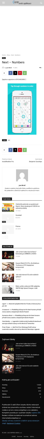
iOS (9, 140)
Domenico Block (7, 315)
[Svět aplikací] (22, 2)
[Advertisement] (22, 29)
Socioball (18, 215)
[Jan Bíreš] (3, 68)
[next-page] (6, 237)
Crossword (5, 309)
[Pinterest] (20, 73)
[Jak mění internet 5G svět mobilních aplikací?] (8, 278)
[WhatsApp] (25, 73)
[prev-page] (3, 237)
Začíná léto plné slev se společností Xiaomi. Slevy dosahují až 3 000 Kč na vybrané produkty (27, 206)
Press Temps (6, 327)
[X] (15, 73)
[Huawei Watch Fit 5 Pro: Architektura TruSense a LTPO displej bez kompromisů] (8, 266)
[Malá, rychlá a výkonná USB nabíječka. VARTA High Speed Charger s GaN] (8, 289)
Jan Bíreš (9, 67)
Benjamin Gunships (35, 161)
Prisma (18, 226)
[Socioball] (8, 218)
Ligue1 (4, 304)
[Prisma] (8, 229)
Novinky (5, 210)
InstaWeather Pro (8, 161)
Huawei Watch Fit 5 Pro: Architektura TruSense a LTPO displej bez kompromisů (27, 265)
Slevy (8, 55)
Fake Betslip (6, 321)
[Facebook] (10, 73)
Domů (4, 55)
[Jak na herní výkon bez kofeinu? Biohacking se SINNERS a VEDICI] (8, 255)
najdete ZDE (36, 413)
